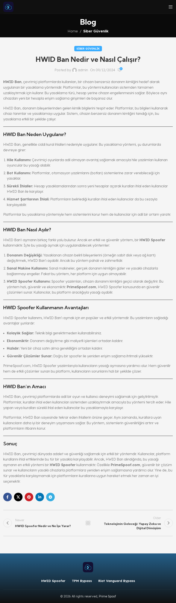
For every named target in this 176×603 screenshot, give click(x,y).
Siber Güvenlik (96, 31)
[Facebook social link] (7, 497)
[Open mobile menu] (170, 7)
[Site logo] (8, 6)
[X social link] (18, 497)
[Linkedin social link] (39, 497)
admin (83, 70)
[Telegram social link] (50, 497)
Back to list (88, 523)
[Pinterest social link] (29, 497)
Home (73, 31)
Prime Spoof (107, 596)
